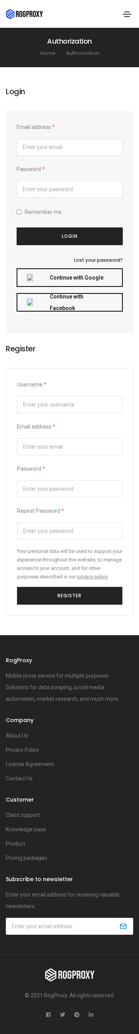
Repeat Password (40, 511)
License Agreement (30, 764)
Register (69, 595)
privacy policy (92, 577)
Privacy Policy (22, 750)
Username (31, 384)
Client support (23, 815)
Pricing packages (26, 858)
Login (70, 236)
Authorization (82, 53)
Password (31, 169)
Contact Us (19, 778)
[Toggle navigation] (127, 14)
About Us (17, 735)
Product (15, 844)
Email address (36, 127)
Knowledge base (26, 829)
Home (48, 53)
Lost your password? (98, 260)
